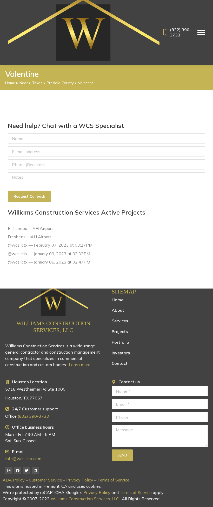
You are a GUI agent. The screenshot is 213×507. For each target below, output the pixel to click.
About (118, 310)
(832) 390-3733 (180, 32)
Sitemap (124, 291)
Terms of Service (113, 480)
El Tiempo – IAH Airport (30, 228)
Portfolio (120, 342)
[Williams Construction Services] (53, 302)
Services (120, 320)
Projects (120, 331)
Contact (120, 363)
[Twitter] (26, 470)
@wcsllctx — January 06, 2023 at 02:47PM (49, 262)
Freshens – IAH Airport (29, 236)
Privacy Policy (79, 480)
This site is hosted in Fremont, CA (35, 486)
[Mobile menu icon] (201, 32)
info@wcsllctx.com (23, 458)
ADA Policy (14, 480)
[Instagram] (8, 470)
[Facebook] (17, 470)
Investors (121, 352)
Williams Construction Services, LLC (53, 326)
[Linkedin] (35, 470)
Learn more (79, 364)
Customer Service (45, 480)
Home (117, 299)
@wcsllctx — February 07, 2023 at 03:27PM (50, 245)
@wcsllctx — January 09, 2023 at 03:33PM (49, 253)
